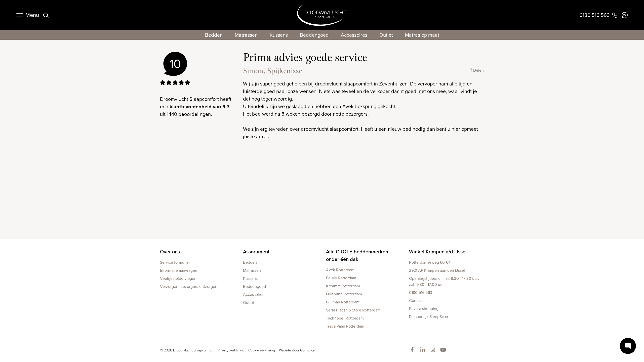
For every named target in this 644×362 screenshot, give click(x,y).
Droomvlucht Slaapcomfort (322, 15)
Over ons (170, 251)
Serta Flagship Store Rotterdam (353, 310)
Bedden (214, 35)
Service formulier (175, 262)
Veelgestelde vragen (178, 278)
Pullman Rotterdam (342, 302)
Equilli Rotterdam (341, 278)
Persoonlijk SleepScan (428, 317)
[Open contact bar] (628, 346)
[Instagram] (434, 350)
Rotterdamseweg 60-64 (430, 262)
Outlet (386, 35)
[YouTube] (444, 350)
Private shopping (423, 308)
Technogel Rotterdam (345, 318)
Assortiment (256, 251)
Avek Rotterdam (340, 270)
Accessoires (354, 35)
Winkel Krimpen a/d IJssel (438, 251)
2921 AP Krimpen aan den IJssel (437, 270)
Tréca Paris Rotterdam (345, 326)
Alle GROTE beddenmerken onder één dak (357, 255)
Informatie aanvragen (178, 270)
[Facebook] (413, 350)
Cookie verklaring (261, 350)
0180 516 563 (420, 292)
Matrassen (246, 35)
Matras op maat (422, 35)
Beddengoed (314, 35)
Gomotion (307, 350)
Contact (416, 300)
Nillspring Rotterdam (344, 294)
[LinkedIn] (423, 350)
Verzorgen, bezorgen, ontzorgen (188, 286)
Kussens (279, 35)
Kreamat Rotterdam (343, 286)
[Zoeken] (45, 15)
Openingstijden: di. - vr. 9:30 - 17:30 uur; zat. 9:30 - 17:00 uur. (444, 281)
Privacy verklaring (231, 350)
